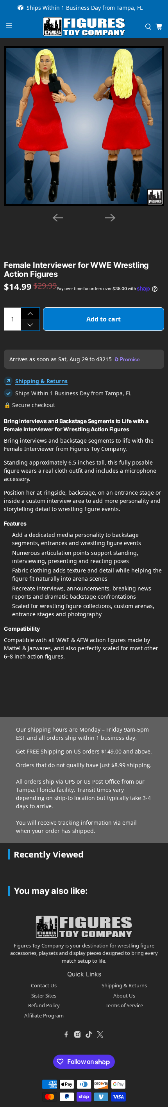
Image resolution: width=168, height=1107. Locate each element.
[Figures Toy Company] (84, 26)
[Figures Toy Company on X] (100, 1034)
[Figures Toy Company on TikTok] (88, 1034)
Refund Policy (44, 1005)
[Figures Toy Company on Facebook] (66, 1034)
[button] (68, 228)
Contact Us (44, 985)
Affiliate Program (44, 1015)
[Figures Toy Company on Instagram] (77, 1034)
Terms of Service (124, 1005)
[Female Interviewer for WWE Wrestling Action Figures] (84, 126)
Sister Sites (43, 995)
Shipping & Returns (41, 381)
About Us (124, 995)
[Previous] (58, 218)
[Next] (110, 218)
